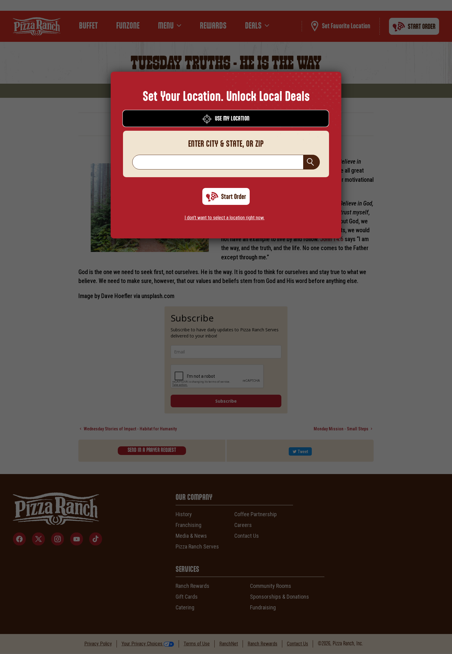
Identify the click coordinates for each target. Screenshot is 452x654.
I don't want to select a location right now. (224, 218)
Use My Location (232, 119)
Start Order (233, 197)
